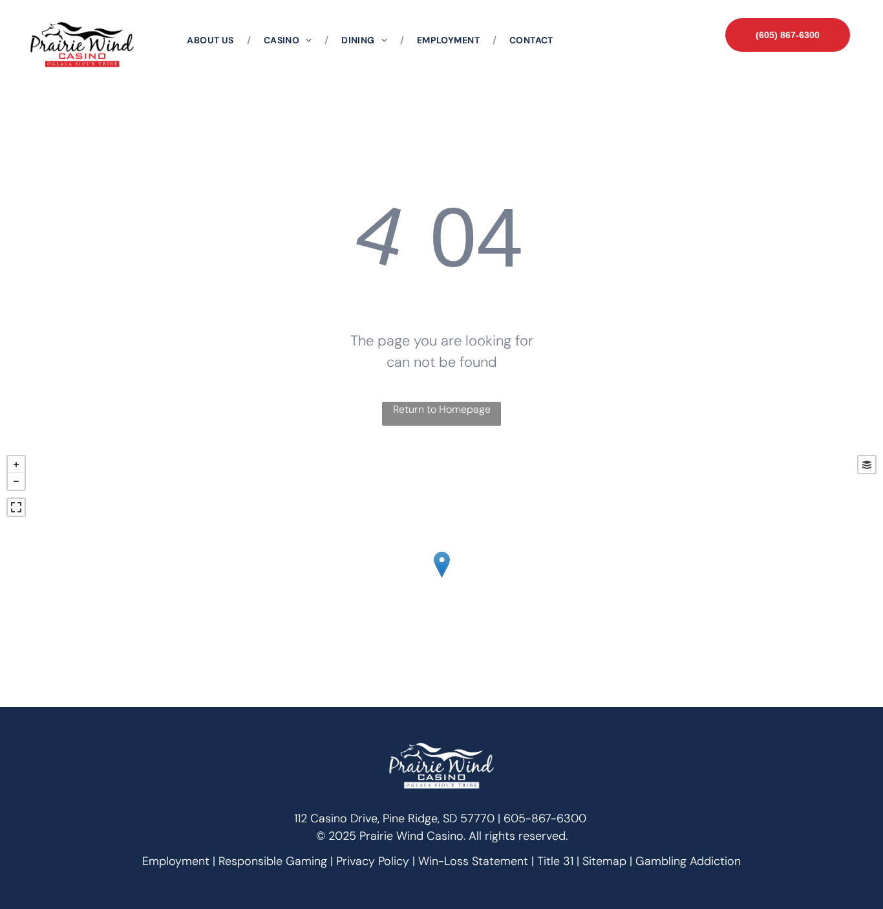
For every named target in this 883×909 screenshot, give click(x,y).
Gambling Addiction (688, 861)
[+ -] (441, 577)
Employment (175, 861)
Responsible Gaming (272, 861)
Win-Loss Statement (473, 861)
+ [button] (16, 464)
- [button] (16, 481)
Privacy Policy (372, 861)
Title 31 (555, 861)
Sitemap (604, 861)
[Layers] (866, 464)
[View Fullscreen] (16, 507)
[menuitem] (212, 40)
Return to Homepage (442, 409)
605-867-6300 (545, 818)
